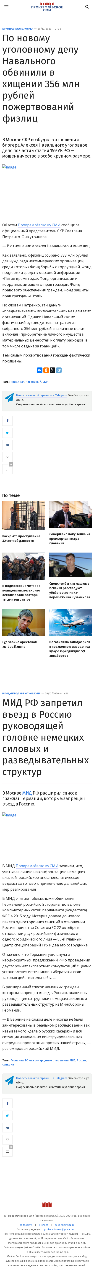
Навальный (33, 381)
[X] (52, 370)
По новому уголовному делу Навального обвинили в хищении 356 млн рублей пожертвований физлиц (41, 78)
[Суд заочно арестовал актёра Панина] (23, 622)
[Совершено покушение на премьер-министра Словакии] (70, 514)
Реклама (43, 1225)
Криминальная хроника (17, 29)
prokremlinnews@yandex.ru (59, 1229)
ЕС (26, 1060)
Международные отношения (21, 693)
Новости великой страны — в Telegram (41, 395)
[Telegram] (59, 370)
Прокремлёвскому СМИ (39, 224)
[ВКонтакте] (39, 370)
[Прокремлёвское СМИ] (47, 6)
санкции (8, 1064)
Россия (81, 1060)
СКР (45, 381)
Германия (17, 1060)
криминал (17, 381)
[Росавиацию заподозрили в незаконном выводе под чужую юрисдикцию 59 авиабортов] (70, 622)
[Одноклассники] (46, 370)
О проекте (26, 1225)
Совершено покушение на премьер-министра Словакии (69, 538)
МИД (27, 793)
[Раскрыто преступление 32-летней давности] (23, 515)
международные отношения (49, 1060)
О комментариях (64, 1225)
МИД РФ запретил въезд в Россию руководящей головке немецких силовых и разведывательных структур (45, 737)
